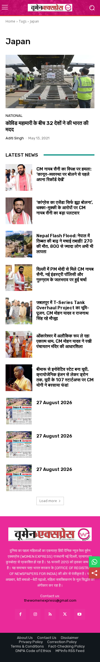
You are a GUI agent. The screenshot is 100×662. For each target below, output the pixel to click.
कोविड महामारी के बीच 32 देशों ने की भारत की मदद (47, 126)
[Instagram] (35, 614)
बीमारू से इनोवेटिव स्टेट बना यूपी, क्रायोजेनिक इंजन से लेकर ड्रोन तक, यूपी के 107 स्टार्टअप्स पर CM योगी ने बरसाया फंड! (65, 377)
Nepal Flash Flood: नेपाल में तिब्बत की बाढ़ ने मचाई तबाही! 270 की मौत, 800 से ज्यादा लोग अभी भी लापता (64, 244)
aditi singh (15, 138)
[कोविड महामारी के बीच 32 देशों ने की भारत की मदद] (50, 81)
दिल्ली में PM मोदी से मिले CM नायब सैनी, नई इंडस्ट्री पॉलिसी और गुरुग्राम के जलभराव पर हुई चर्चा (65, 274)
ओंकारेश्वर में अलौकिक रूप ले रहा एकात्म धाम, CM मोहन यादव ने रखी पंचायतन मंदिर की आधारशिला (64, 341)
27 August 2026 (54, 402)
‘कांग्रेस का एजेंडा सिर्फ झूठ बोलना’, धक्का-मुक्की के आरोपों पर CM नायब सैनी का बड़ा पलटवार (64, 208)
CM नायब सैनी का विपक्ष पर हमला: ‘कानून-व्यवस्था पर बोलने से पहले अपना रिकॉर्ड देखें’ (63, 174)
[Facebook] (20, 614)
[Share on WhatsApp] (94, 561)
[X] (64, 614)
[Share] (94, 573)
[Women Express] (50, 7)
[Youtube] (79, 614)
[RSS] (49, 614)
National (14, 115)
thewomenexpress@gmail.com (50, 600)
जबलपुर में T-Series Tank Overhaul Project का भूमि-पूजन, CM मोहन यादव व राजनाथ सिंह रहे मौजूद (62, 310)
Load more (48, 500)
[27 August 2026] (19, 411)
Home (10, 21)
